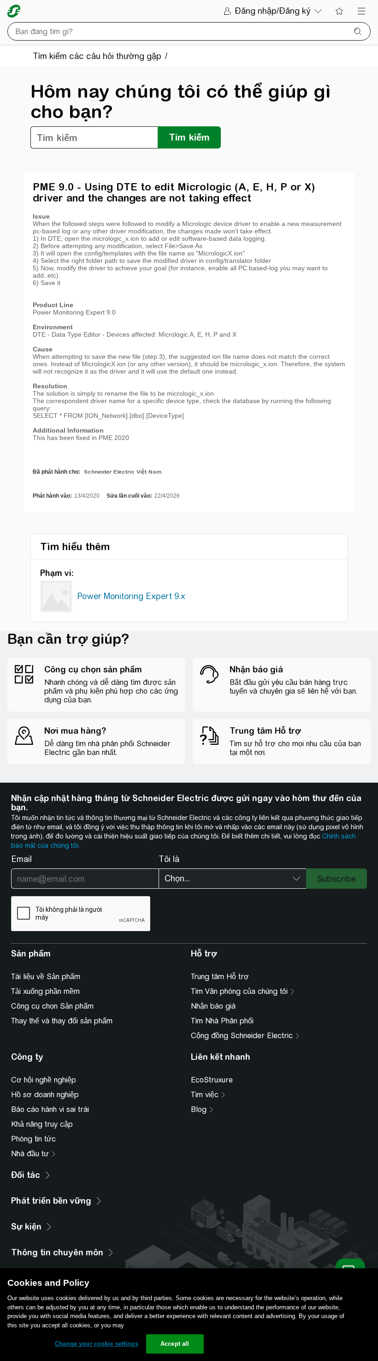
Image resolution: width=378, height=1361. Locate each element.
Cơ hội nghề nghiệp (43, 1080)
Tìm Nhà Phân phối (222, 1020)
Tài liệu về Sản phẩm (45, 976)
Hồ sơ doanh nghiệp (45, 1094)
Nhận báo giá (213, 1006)
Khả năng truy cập (42, 1124)
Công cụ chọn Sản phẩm (52, 1006)
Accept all (174, 1343)
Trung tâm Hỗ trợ (220, 976)
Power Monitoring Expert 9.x (131, 596)
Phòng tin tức (33, 1139)
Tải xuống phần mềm (45, 991)
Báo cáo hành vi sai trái (50, 1109)
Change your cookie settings (96, 1343)
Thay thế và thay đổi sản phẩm (61, 1020)
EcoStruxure (212, 1080)
